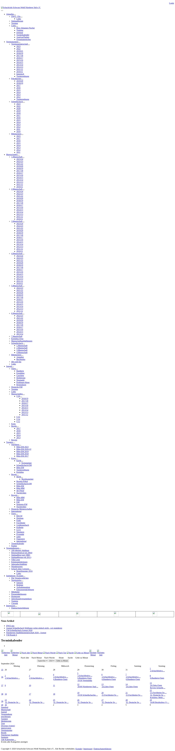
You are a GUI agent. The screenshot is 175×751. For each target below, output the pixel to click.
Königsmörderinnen (19, 562)
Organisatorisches (23, 39)
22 (151, 690)
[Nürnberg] (20, 445)
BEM (18, 477)
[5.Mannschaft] (23, 286)
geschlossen (6, 716)
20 (102, 693)
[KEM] (22, 461)
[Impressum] (16, 606)
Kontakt (78, 749)
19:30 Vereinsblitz (85, 680)
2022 (18, 49)
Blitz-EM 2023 (22, 447)
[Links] (17, 26)
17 (30, 694)
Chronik (14, 603)
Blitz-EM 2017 (22, 456)
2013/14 (19, 65)
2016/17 (19, 58)
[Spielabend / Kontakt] (24, 576)
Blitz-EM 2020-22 (23, 449)
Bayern (14, 440)
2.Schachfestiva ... (157, 671)
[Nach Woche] (49, 653)
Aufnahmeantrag (23, 587)
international (21, 541)
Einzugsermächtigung (25, 589)
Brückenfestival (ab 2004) (21, 553)
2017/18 (19, 55)
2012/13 (19, 67)
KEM (18, 461)
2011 (18, 129)
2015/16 (19, 60)
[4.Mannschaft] (23, 254)
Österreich (20, 539)
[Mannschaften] (19, 155)
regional (19, 32)
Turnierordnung (22, 76)
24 (30, 700)
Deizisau (19, 518)
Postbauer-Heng (22, 382)
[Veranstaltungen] (20, 548)
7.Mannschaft (16, 336)
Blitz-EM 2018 (22, 454)
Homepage (15, 596)
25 (54, 700)
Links (18, 19)
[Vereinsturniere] (19, 42)
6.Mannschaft (16, 313)
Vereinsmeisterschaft (19, 44)
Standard (4, 707)
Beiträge (19, 585)
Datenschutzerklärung (20, 608)
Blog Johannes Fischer (25, 28)
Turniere (9, 442)
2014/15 (19, 62)
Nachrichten (21, 493)
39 (2, 701)
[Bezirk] (18, 426)
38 (2, 694)
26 (78, 700)
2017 (18, 85)
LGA (18, 530)
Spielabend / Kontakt (14, 576)
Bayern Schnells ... (157, 688)
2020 (18, 108)
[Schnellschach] (24, 102)
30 (6, 705)
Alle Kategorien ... (8, 739)
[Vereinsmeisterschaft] (29, 44)
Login (171, 3)
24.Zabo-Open (108, 687)
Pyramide (20, 534)
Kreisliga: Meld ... (157, 697)
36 (2, 677)
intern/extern (6, 728)
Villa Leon (15, 560)
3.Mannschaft (16, 221)
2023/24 (19, 159)
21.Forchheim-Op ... (110, 695)
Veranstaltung (6, 714)
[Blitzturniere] (22, 134)
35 (2, 670)
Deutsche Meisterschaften (21, 509)
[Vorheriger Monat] (15, 655)
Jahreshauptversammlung (21, 599)
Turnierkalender (22, 35)
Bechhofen (20, 359)
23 (6, 700)
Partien (14, 546)
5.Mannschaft (16, 286)
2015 (18, 90)
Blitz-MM (20, 488)
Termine (14, 23)
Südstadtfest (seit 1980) (20, 555)
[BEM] (22, 477)
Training (19, 30)
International (16, 511)
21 (127, 693)
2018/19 (19, 53)
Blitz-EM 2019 (22, 451)
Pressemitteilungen (18, 594)
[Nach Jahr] (25, 653)
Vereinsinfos (16, 580)
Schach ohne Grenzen (20, 569)
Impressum (10, 606)
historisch (20, 74)
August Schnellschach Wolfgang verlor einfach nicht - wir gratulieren (34, 628)
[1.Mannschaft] (23, 157)
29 (151, 700)
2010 (18, 131)
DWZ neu (10, 626)
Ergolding (20, 373)
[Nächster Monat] (93, 655)
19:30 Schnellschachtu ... (88, 695)
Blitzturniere (16, 134)
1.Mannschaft (16, 157)
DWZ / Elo (15, 16)
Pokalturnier (16, 78)
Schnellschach (17, 102)
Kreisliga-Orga (17, 339)
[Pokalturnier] (22, 79)
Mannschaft (6, 710)
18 (54, 694)
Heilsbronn (20, 378)
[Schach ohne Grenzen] (30, 569)
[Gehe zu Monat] (81, 653)
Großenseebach (22, 525)
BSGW (19, 516)
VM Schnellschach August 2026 (19, 630)
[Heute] (61, 653)
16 (6, 694)
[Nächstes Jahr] (100, 655)
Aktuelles (10, 14)
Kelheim (19, 527)
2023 (18, 46)
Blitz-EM (20, 467)
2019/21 (19, 51)
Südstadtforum (17, 21)
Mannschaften (12, 154)
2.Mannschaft (16, 189)
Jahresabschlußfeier (19, 564)
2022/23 (19, 161)
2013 (18, 95)
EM (17, 502)
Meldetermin (6, 721)
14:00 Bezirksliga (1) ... (159, 702)
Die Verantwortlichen (20, 578)
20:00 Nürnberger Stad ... (88, 687)
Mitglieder (15, 592)
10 (30, 685)
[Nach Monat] (36, 653)
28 (127, 700)
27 (102, 700)
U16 (18, 417)
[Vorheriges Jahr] (5, 655)
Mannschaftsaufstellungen (21, 341)
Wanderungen (17, 566)
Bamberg (20, 371)
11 (54, 685)
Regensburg (21, 385)
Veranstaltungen (12, 548)
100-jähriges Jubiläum (20, 550)
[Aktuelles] (15, 14)
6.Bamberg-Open (60, 679)
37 (2, 685)
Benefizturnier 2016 (24, 571)
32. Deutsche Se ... (157, 695)
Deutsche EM (16, 387)
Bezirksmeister (27, 479)
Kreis (13, 424)
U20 (18, 396)
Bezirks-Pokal (22, 481)
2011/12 (19, 69)
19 (78, 693)
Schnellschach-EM (24, 465)
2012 (18, 97)
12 (78, 684)
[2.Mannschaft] (23, 189)
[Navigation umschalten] (2, 10)
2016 (18, 88)
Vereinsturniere (12, 42)
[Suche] (70, 653)
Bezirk (14, 426)
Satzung (19, 583)
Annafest (20, 357)
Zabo (18, 537)
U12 (18, 421)
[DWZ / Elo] (21, 17)
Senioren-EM (21, 504)
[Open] (17, 369)
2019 (18, 111)
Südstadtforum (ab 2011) (21, 557)
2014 (18, 92)
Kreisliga (20, 472)
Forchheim (20, 523)
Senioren (4, 737)
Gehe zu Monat (62, 661)
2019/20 (19, 81)
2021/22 (19, 164)
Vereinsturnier (6, 730)
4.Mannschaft (16, 253)
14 (127, 684)
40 (2, 705)
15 (151, 683)
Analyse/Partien (22, 37)
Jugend (9, 366)
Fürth (18, 520)
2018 (18, 113)
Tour (3, 723)
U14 (18, 419)
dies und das (16, 362)
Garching (20, 375)
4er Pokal (20, 490)
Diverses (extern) (8, 726)
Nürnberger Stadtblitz (9, 735)
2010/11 (19, 72)
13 (102, 684)
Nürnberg (15, 444)
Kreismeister (27, 463)
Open (13, 369)
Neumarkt (20, 380)
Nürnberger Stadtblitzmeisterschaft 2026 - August (26, 633)
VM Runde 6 (11, 635)
